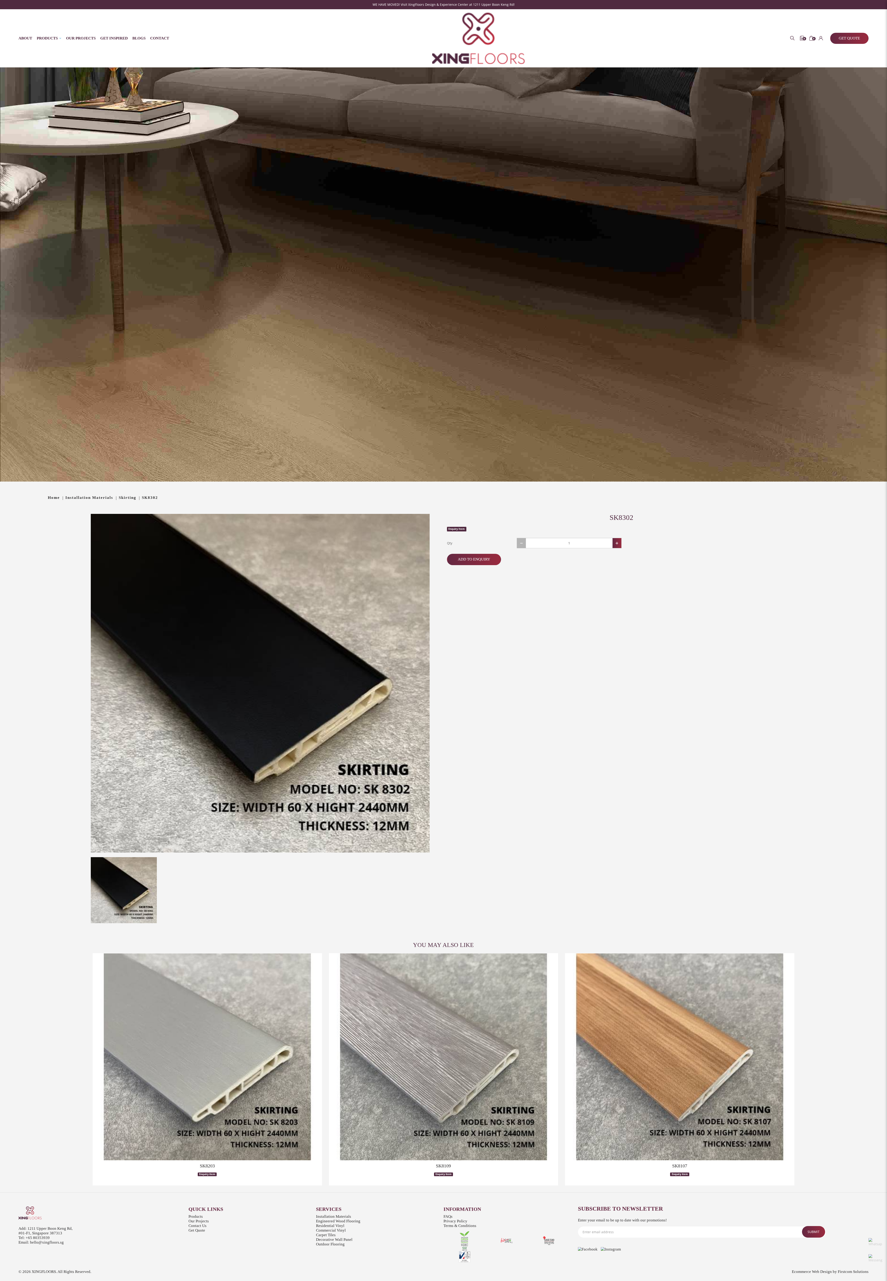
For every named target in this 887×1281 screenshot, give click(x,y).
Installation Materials (89, 497)
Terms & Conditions (460, 1226)
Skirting (127, 497)
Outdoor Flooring (330, 1244)
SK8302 (150, 497)
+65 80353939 (38, 1238)
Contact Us (197, 1226)
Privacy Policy (455, 1221)
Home (54, 497)
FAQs (448, 1216)
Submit (814, 1232)
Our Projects (198, 1221)
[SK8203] (207, 1056)
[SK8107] (679, 1056)
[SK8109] (443, 1056)
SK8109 (443, 1165)
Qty (449, 543)
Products (195, 1216)
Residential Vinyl (330, 1226)
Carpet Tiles (326, 1235)
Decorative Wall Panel (334, 1239)
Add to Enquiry (474, 559)
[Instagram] (611, 1249)
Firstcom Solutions (853, 1271)
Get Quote (196, 1230)
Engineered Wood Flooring (338, 1221)
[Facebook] (588, 1249)
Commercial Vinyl (331, 1230)
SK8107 (679, 1165)
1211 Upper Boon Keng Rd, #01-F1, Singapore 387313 (45, 1230)
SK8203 (207, 1165)
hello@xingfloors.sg (47, 1242)
